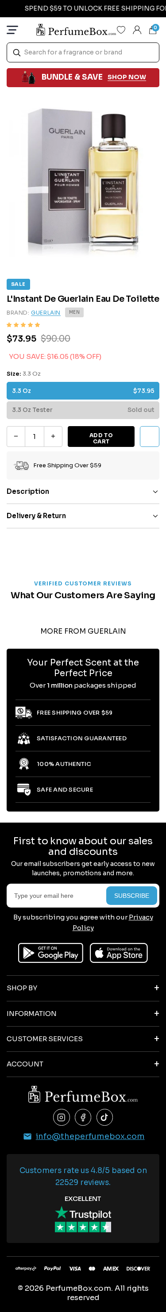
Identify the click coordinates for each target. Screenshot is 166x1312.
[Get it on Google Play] (50, 953)
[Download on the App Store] (119, 953)
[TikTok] (105, 1117)
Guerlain (46, 312)
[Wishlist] (121, 29)
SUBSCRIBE (131, 895)
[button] (23, 325)
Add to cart (101, 438)
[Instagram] (61, 1117)
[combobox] (83, 52)
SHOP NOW (127, 77)
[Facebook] (83, 1117)
